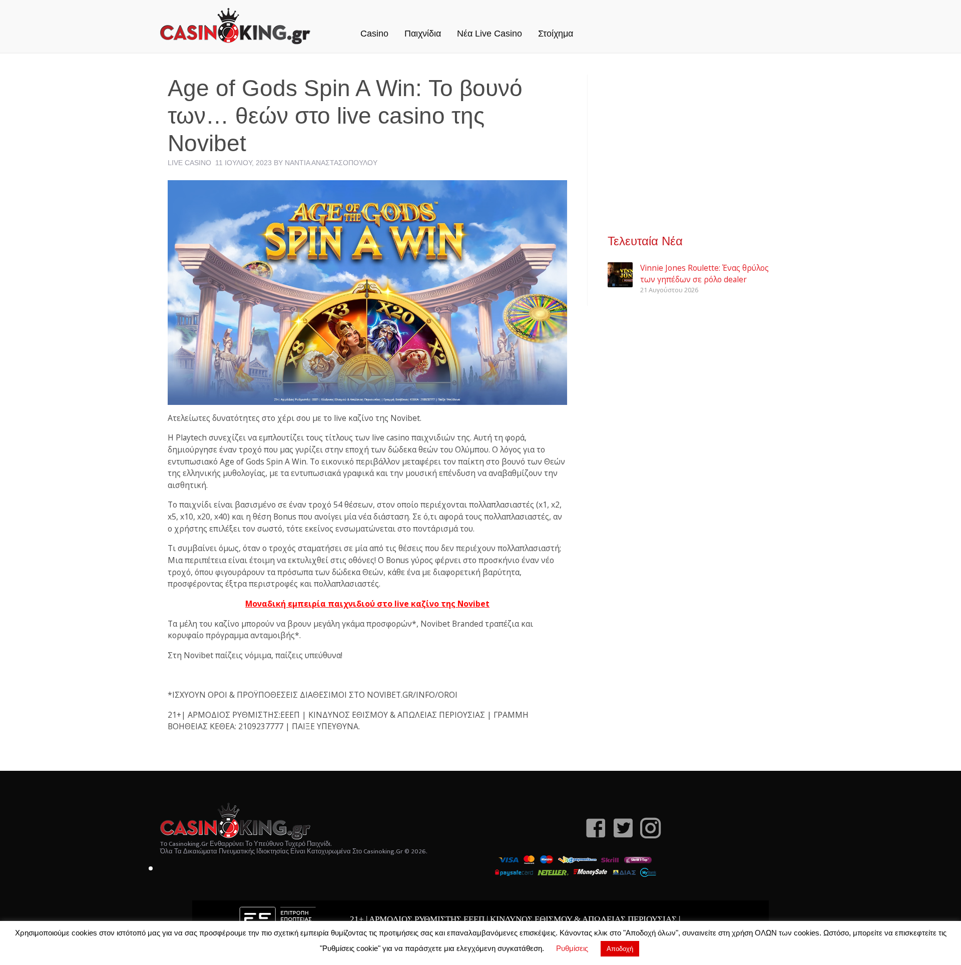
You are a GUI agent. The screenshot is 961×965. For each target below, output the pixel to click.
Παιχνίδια (422, 34)
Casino (374, 34)
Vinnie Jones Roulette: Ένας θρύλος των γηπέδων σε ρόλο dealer (704, 273)
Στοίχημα (555, 34)
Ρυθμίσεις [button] (572, 948)
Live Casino (189, 163)
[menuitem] (374, 23)
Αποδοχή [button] (620, 948)
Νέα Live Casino (489, 34)
